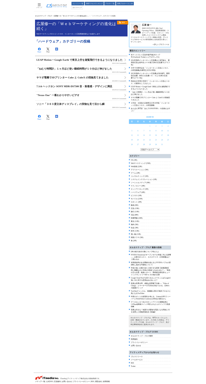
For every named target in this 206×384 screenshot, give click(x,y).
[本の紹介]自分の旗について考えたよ (145, 252)
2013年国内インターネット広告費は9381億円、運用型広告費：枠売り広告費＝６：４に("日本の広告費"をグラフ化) (150, 75)
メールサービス (137, 360)
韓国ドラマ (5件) (137, 237)
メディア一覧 (40, 381)
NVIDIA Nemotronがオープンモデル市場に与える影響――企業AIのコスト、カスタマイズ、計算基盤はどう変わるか (151, 257)
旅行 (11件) (135, 212)
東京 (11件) (135, 221)
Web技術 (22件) (136, 166)
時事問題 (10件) (137, 218)
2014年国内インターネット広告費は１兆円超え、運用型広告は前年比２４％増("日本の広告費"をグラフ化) (150, 62)
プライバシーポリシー (139, 342)
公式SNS (49, 381)
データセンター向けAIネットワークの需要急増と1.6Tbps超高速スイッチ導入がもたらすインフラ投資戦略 (150, 304)
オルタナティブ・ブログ (43, 16)
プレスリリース (137, 357)
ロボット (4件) (136, 202)
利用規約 (134, 339)
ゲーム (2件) (135, 173)
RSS (123, 23)
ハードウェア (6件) (138, 192)
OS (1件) (134, 160)
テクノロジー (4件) (138, 186)
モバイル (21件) (137, 199)
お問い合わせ (136, 346)
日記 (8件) (134, 215)
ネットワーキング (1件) (139, 189)
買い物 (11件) (136, 234)
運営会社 (98, 381)
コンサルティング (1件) (139, 176)
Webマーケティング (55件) (141, 163)
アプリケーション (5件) (139, 170)
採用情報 (106, 381)
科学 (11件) (135, 231)
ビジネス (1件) (136, 195)
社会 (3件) (134, 228)
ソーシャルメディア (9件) (140, 183)
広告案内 (57, 381)
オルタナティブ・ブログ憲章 (142, 336)
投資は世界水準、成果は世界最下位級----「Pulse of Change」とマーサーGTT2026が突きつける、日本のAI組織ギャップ (150, 285)
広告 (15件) (135, 208)
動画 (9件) (134, 205)
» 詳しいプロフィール (161, 44)
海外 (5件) (134, 224)
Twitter (133, 366)
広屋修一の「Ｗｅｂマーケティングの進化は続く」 (71, 16)
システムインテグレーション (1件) (144, 179)
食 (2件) (134, 241)
